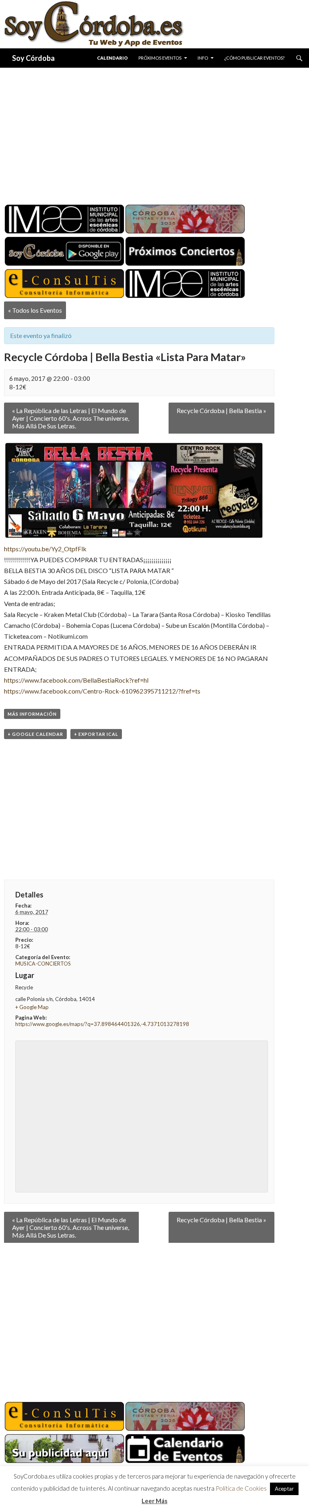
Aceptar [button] (284, 1488)
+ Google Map (32, 1007)
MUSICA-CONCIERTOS (43, 963)
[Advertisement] (154, 133)
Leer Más (154, 1500)
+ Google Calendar (35, 734)
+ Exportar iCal (96, 734)
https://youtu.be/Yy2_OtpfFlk (45, 548)
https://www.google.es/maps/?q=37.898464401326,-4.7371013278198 (102, 1024)
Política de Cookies (241, 1488)
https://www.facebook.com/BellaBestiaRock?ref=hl (76, 680)
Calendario (112, 57)
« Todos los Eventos (35, 310)
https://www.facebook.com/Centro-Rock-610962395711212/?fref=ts (102, 691)
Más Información (32, 714)
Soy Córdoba (33, 58)
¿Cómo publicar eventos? (254, 57)
